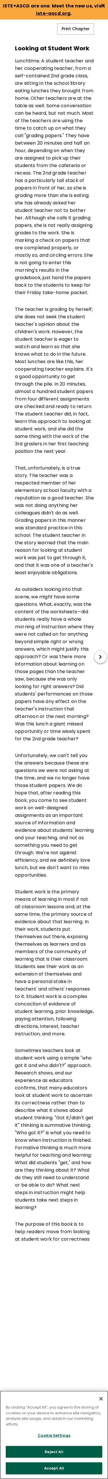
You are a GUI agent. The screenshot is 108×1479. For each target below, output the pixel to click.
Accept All (54, 1468)
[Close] (101, 1398)
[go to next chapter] (100, 657)
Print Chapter (76, 29)
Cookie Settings (54, 1435)
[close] (102, 5)
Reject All (54, 1452)
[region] (54, 1435)
